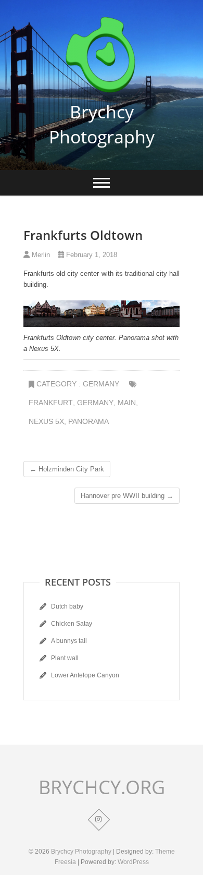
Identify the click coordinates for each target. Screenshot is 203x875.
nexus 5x (46, 421)
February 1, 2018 (90, 255)
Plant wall (65, 658)
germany (95, 402)
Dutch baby (67, 606)
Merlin (40, 255)
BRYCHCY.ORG (102, 787)
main (127, 402)
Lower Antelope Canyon (85, 675)
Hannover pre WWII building (127, 496)
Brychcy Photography (102, 124)
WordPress (133, 862)
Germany (101, 384)
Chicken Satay (71, 623)
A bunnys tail (69, 641)
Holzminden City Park (67, 469)
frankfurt (51, 402)
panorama (88, 421)
